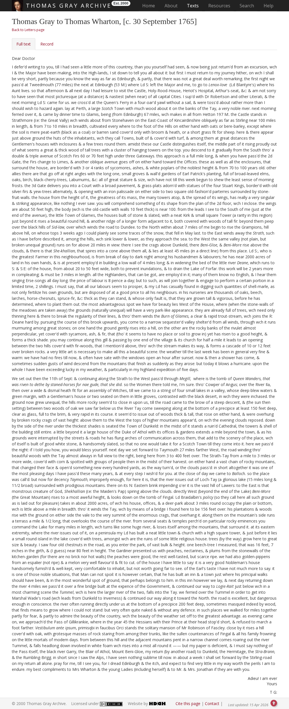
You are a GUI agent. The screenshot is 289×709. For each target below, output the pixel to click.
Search (247, 6)
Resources (219, 6)
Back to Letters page (28, 29)
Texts (193, 6)
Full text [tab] (23, 44)
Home (150, 5)
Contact (212, 703)
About (171, 6)
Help (268, 6)
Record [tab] (46, 44)
